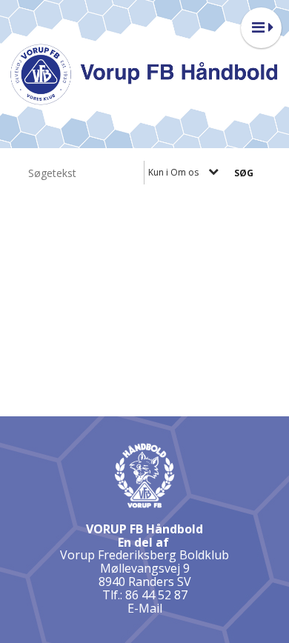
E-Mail (144, 608)
